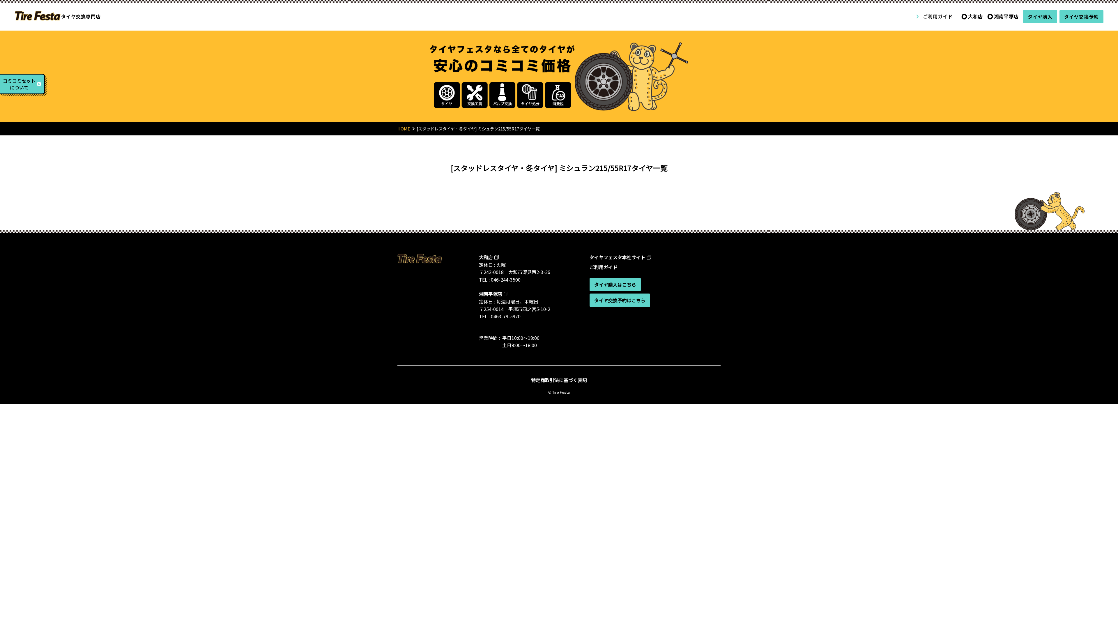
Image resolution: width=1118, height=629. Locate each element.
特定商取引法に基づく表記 (559, 380)
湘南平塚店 (1006, 16)
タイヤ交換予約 (1081, 16)
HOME (403, 129)
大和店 (975, 16)
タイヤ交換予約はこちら (619, 300)
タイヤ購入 (1040, 16)
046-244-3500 (506, 279)
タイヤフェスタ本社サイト (617, 257)
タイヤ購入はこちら (615, 284)
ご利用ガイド (938, 16)
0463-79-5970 (506, 316)
